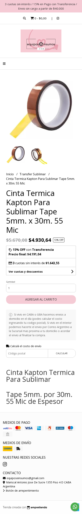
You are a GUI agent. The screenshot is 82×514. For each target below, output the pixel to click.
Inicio (10, 174)
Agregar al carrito (41, 299)
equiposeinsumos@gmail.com (25, 478)
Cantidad (10, 281)
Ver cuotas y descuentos (26, 271)
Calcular (62, 353)
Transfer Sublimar (33, 174)
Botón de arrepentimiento (22, 490)
